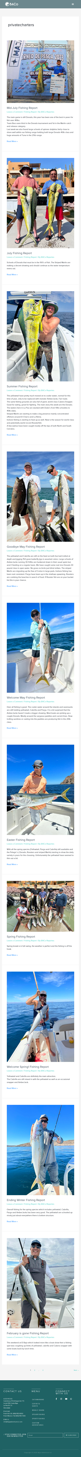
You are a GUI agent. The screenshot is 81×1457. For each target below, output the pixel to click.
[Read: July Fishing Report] (40, 203)
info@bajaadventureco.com (12, 1422)
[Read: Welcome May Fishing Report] (40, 647)
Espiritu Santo (36, 1405)
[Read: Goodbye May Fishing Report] (40, 496)
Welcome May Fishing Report (26, 697)
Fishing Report (30, 112)
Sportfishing (38, 1419)
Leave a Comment (15, 112)
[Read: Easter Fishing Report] (40, 789)
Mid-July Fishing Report (22, 108)
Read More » (12, 141)
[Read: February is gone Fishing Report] (40, 1283)
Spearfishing (38, 1414)
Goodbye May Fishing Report (26, 546)
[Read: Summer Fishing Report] (40, 336)
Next (76, 1370)
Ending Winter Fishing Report (26, 1200)
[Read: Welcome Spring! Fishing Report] (40, 1017)
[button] (72, 4)
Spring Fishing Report (21, 936)
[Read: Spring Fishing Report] (40, 906)
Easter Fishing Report (21, 840)
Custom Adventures (38, 1424)
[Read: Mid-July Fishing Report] (40, 71)
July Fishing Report (19, 253)
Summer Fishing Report (22, 386)
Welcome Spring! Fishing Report (28, 1066)
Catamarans (38, 1399)
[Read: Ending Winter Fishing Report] (40, 1150)
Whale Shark (38, 1410)
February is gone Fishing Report (28, 1333)
